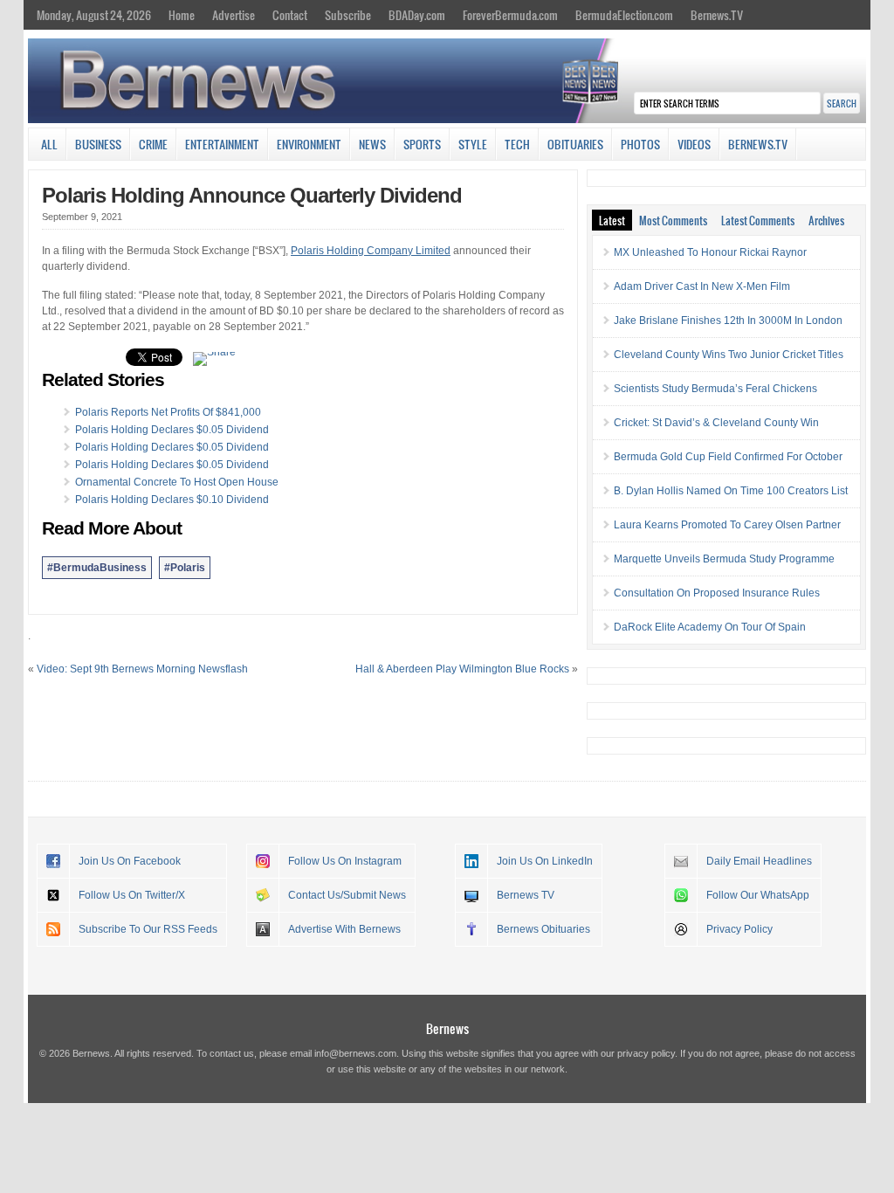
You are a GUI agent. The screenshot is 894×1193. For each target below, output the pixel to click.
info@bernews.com (355, 1053)
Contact (289, 15)
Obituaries (575, 144)
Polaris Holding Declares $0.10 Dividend (172, 499)
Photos (640, 144)
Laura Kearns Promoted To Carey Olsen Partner (727, 525)
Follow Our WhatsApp (757, 895)
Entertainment (222, 144)
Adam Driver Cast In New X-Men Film (702, 286)
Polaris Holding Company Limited (370, 251)
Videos (694, 144)
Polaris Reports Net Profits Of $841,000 (168, 412)
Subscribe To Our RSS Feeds (148, 929)
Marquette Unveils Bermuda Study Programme (724, 559)
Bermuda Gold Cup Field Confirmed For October (728, 457)
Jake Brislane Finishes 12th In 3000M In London (728, 320)
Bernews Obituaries (543, 929)
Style (472, 144)
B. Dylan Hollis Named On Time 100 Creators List (731, 491)
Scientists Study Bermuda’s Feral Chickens (715, 389)
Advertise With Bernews (344, 929)
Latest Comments (757, 220)
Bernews (447, 1028)
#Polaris (184, 568)
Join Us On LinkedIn (545, 861)
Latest (612, 220)
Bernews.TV (717, 15)
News (372, 144)
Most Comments (673, 220)
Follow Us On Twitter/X (132, 895)
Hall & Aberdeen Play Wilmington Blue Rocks (462, 669)
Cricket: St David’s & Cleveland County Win (716, 423)
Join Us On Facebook (130, 861)
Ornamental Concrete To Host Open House (177, 482)
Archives (826, 220)
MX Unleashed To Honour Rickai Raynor (710, 252)
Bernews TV (525, 895)
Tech (517, 144)
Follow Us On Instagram (345, 861)
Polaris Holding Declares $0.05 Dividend (172, 430)
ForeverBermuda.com (510, 15)
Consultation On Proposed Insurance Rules (717, 593)
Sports (422, 144)
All (49, 144)
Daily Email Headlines (759, 861)
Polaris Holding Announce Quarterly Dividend (252, 195)
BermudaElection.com (624, 15)
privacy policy (646, 1053)
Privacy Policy (739, 929)
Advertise (233, 15)
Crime (153, 144)
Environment (309, 144)
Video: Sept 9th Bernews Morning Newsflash (142, 669)
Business (98, 144)
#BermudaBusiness (97, 568)
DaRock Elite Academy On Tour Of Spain (710, 627)
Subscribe (348, 15)
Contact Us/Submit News (347, 895)
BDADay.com (417, 15)
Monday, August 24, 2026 (94, 15)
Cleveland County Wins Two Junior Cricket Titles (728, 354)
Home (181, 15)
